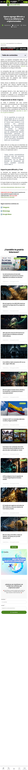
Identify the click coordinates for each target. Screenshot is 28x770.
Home (2, 43)
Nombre (3, 599)
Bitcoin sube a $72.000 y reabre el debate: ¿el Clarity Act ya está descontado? (12, 536)
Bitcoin (4, 43)
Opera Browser (10, 187)
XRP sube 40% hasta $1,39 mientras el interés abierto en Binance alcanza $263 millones (13, 334)
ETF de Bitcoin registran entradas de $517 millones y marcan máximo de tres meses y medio (13, 507)
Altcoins (15, 27)
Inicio (3, 769)
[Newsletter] (24, 768)
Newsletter (25, 769)
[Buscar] (9, 768)
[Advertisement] (14, 232)
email (2, 605)
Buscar (8, 769)
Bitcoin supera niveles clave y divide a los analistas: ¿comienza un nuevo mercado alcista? (14, 391)
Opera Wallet (18, 187)
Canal (19, 769)
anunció (23, 66)
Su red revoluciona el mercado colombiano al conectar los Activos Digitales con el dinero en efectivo (13, 275)
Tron (23, 187)
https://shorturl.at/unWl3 (7, 197)
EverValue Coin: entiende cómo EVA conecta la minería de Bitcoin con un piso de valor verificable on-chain (13, 448)
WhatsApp (6, 211)
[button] (25, 55)
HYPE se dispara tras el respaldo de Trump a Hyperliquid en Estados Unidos (13, 477)
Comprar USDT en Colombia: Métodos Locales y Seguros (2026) (14, 420)
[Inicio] (3, 768)
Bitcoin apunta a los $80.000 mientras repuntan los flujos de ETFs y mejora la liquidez (14, 305)
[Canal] (19, 768)
